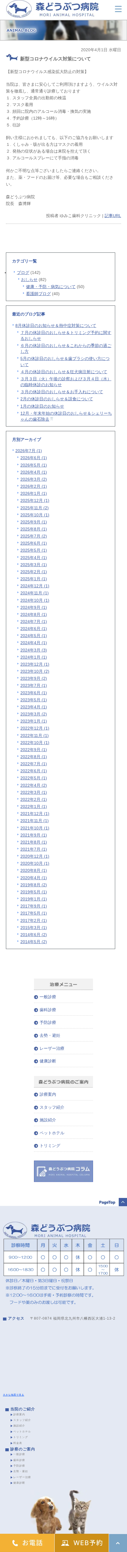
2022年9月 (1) (33, 749)
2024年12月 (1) (34, 586)
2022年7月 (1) (33, 763)
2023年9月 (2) (33, 678)
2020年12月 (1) (34, 856)
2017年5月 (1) (33, 913)
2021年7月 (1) (33, 849)
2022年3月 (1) (33, 792)
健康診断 (48, 1061)
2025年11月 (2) (34, 507)
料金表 (17, 1443)
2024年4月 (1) (33, 642)
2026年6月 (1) (33, 457)
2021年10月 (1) (34, 828)
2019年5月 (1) (33, 892)
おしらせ (29, 279)
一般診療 (48, 996)
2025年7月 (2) (33, 536)
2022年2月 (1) (33, 799)
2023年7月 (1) (33, 685)
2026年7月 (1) (28, 450)
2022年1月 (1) (33, 806)
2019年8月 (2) (33, 884)
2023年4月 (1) (33, 707)
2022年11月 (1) (34, 735)
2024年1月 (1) (33, 657)
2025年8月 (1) (33, 529)
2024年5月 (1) (33, 635)
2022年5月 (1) (33, 778)
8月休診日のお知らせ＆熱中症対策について (55, 325)
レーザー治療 (52, 1048)
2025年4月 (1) (33, 557)
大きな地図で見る (13, 1394)
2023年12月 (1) (34, 664)
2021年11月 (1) (34, 820)
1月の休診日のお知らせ (42, 406)
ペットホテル (52, 1132)
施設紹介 (48, 1120)
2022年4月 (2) (33, 785)
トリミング (50, 1145)
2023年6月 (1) (33, 692)
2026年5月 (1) (33, 465)
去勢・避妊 (50, 1035)
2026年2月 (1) (33, 486)
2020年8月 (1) (33, 870)
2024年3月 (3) (33, 650)
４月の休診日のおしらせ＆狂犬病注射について (63, 371)
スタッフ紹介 (52, 1107)
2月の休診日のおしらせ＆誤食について (56, 398)
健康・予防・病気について (51, 286)
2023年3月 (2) (33, 714)
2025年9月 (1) (33, 522)
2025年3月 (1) (33, 564)
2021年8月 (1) (33, 842)
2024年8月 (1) (33, 614)
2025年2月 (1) (33, 571)
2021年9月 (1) (33, 835)
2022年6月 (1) (33, 770)
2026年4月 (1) (33, 472)
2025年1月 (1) (33, 578)
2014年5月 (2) (33, 941)
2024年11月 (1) (34, 593)
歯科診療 (48, 1009)
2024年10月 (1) (34, 600)
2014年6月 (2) (33, 934)
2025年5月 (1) (33, 550)
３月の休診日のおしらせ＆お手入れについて (61, 391)
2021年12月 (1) (34, 813)
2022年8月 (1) (33, 756)
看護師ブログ (38, 293)
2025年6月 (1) (33, 543)
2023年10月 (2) (34, 671)
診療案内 (48, 1094)
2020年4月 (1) (33, 877)
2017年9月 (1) (33, 906)
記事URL (113, 215)
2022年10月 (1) (34, 742)
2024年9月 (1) (33, 607)
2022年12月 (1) (34, 728)
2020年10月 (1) (34, 863)
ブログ (23, 272)
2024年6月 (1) (33, 628)
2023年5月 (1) (33, 700)
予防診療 (48, 1022)
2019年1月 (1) (33, 899)
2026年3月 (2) (33, 479)
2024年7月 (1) (33, 621)
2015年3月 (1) (33, 927)
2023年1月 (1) (33, 721)
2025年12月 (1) (34, 500)
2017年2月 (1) (33, 920)
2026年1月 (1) (33, 493)
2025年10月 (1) (34, 515)
